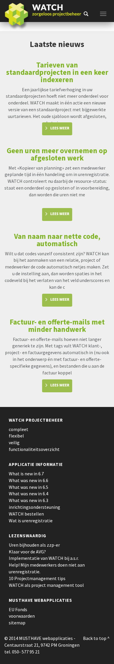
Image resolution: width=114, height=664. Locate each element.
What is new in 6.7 (26, 474)
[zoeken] (86, 13)
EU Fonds (18, 609)
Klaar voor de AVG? (27, 552)
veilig (14, 442)
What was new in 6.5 (28, 487)
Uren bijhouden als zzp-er (34, 545)
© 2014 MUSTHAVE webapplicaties (38, 638)
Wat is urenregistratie (31, 520)
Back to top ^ (96, 638)
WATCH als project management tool (46, 585)
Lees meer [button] (59, 128)
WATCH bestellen (26, 514)
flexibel (16, 436)
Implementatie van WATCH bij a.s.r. (44, 558)
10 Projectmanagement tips (37, 578)
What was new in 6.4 (28, 493)
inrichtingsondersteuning (34, 507)
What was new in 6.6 (28, 480)
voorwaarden (22, 616)
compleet (18, 429)
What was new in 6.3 (28, 500)
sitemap (17, 623)
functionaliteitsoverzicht (34, 449)
